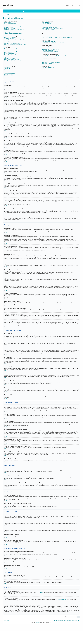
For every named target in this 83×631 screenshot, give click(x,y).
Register (70, 11)
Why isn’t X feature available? (48, 68)
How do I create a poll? (8, 52)
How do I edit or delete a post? (10, 49)
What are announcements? (9, 73)
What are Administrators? (47, 22)
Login (77, 11)
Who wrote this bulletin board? (48, 67)
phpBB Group (40, 592)
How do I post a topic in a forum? (10, 48)
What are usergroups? (46, 24)
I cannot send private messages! (48, 34)
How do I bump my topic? (9, 63)
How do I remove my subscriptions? (49, 58)
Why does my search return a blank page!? (50, 49)
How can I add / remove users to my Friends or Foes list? (53, 42)
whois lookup (20, 607)
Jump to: (61, 616)
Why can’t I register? (8, 32)
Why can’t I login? (7, 22)
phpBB (37, 622)
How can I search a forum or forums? (49, 46)
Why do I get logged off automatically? (11, 24)
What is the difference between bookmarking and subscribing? (54, 55)
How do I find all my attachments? (48, 63)
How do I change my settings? (10, 37)
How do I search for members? (48, 50)
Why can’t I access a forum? (9, 56)
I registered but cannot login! (9, 28)
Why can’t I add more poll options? (10, 53)
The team (55, 620)
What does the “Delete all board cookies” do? (13, 33)
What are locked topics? (8, 75)
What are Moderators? (46, 23)
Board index (9, 11)
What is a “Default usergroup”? (48, 29)
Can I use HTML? (7, 68)
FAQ (25, 11)
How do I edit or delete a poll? (10, 54)
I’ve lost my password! (8, 27)
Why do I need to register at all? (10, 23)
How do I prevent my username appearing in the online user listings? (17, 26)
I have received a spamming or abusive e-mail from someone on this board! (57, 37)
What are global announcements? (10, 72)
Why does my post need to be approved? (12, 62)
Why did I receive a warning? (9, 58)
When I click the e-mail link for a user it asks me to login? (15, 44)
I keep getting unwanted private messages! (50, 36)
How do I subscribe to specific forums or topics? (51, 56)
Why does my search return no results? (50, 48)
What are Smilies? (7, 69)
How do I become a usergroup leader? (49, 27)
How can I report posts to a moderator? (11, 59)
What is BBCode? (7, 67)
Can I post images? (7, 70)
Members (18, 11)
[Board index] (9, 5)
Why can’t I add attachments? (9, 57)
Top (6, 89)
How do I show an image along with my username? (14, 42)
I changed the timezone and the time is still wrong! (14, 39)
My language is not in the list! (9, 41)
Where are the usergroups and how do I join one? (52, 26)
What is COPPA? (7, 30)
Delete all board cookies (62, 620)
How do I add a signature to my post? (11, 51)
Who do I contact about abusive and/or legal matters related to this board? (57, 70)
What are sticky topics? (8, 74)
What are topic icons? (8, 76)
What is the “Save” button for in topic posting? (13, 60)
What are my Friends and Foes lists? (49, 41)
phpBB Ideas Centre (62, 599)
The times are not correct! (9, 38)
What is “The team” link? (47, 30)
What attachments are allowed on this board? (51, 62)
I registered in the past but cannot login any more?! (14, 29)
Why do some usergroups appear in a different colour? (53, 28)
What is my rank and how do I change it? (12, 43)
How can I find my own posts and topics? (50, 51)
